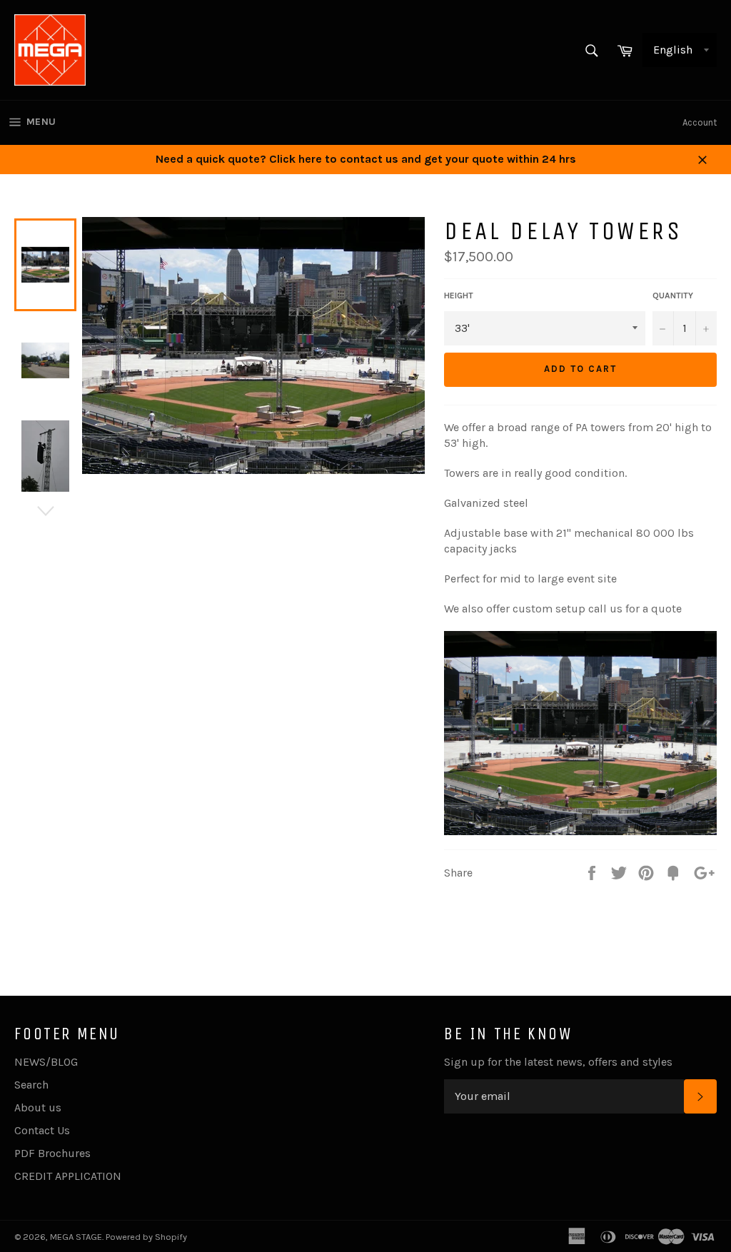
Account (699, 122)
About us (37, 1107)
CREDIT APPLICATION (67, 1176)
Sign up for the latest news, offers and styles (558, 1062)
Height (458, 296)
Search (31, 1084)
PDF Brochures (52, 1153)
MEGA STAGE (76, 1236)
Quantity (672, 296)
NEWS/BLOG (46, 1062)
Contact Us (42, 1130)
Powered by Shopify (146, 1236)
